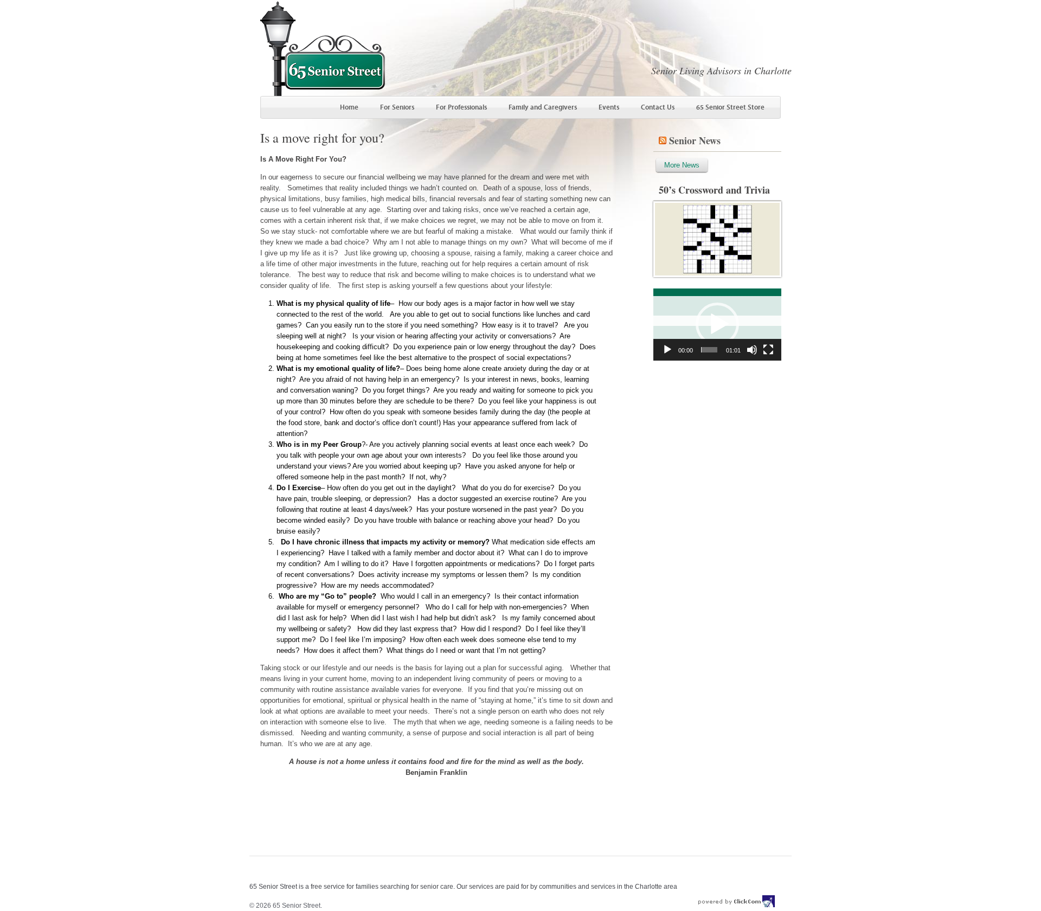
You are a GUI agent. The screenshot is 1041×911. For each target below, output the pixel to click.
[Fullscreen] (768, 349)
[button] (717, 324)
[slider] (709, 349)
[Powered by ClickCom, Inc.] (736, 905)
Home (349, 107)
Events (609, 107)
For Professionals (461, 107)
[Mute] (752, 349)
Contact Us (657, 107)
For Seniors (397, 107)
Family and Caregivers (543, 107)
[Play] (667, 349)
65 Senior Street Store (730, 107)
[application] (717, 324)
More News (681, 165)
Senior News (695, 140)
